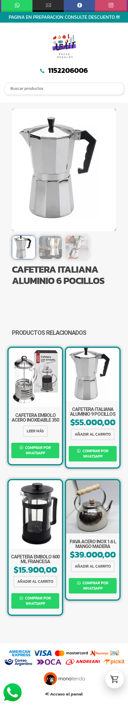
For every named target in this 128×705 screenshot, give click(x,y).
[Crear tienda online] (64, 678)
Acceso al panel (66, 693)
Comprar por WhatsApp (37, 450)
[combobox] (64, 89)
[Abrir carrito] (114, 679)
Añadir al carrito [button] (93, 434)
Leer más (35, 431)
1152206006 (67, 70)
